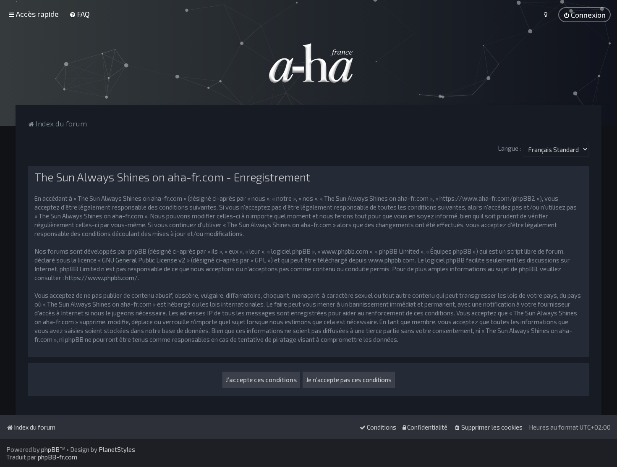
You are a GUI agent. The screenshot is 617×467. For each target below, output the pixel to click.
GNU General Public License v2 (144, 260)
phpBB (50, 449)
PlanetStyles (117, 449)
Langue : (509, 148)
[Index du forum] (308, 63)
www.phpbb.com (391, 260)
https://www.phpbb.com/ (101, 277)
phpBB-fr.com (57, 457)
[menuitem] (79, 14)
